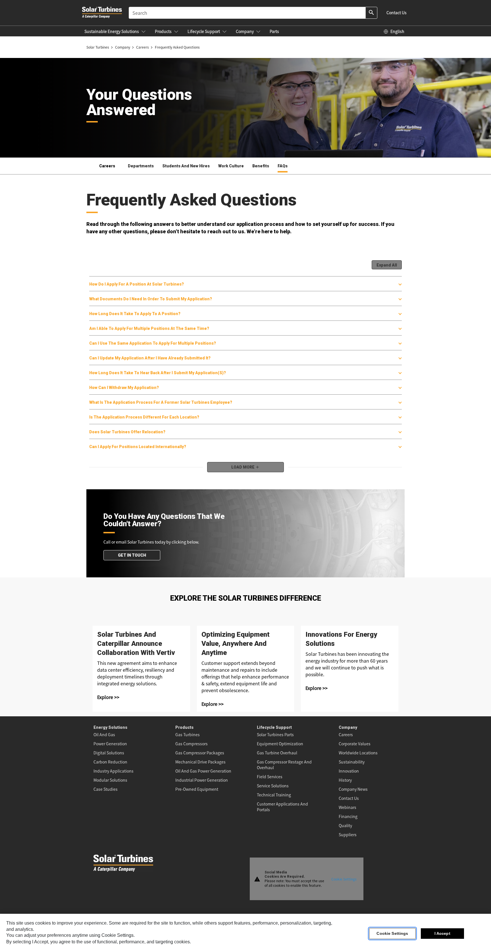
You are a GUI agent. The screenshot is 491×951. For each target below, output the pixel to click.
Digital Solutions (108, 753)
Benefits (260, 166)
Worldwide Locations (358, 753)
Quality (345, 825)
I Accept (442, 933)
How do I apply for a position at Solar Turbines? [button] (136, 284)
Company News (353, 789)
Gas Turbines (187, 734)
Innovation (349, 771)
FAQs (283, 166)
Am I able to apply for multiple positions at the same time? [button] (149, 328)
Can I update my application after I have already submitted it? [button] (150, 358)
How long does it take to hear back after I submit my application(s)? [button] (157, 373)
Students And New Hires (186, 166)
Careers (346, 734)
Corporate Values (355, 743)
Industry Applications (113, 771)
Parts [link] (274, 31)
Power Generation (110, 743)
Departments (141, 166)
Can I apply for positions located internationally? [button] (137, 446)
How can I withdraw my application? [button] (124, 387)
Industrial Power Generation (201, 780)
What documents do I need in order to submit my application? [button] (150, 299)
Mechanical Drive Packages (200, 762)
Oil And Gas (104, 734)
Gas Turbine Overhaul (277, 753)
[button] (115, 31)
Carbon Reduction (110, 762)
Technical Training (274, 795)
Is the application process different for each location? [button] (144, 417)
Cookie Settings (344, 878)
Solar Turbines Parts (275, 734)
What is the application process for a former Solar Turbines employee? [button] (160, 402)
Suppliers (348, 834)
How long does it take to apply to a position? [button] (134, 313)
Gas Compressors (191, 743)
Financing (348, 816)
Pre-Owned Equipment (196, 789)
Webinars (347, 807)
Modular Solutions (110, 780)
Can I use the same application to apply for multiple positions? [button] (152, 343)
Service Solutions (273, 785)
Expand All (386, 265)
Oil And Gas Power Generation (203, 771)
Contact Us (349, 798)
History (345, 780)
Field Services (269, 776)
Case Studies (105, 789)
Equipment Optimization (280, 743)
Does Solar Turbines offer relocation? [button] (127, 432)
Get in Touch (132, 555)
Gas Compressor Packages (199, 753)
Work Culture (231, 166)
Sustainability (352, 762)
